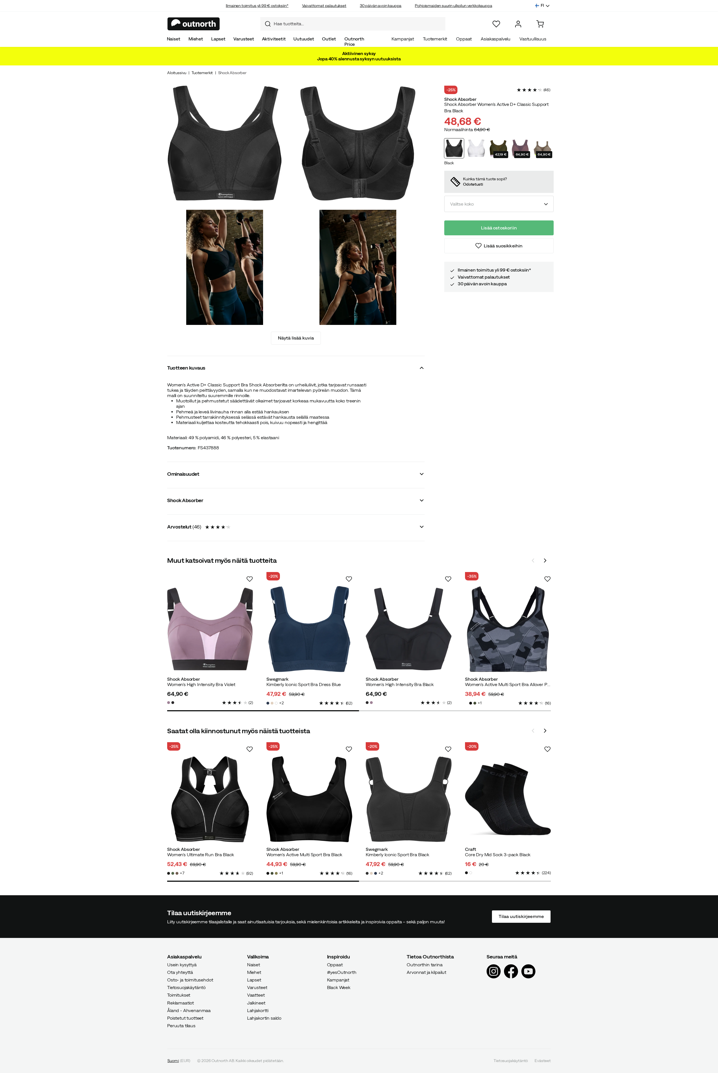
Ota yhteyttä (180, 972)
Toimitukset (178, 995)
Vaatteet (256, 995)
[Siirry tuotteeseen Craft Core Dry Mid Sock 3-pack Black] (508, 799)
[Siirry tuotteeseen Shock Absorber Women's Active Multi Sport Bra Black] (309, 799)
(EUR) (178, 1061)
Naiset (173, 38)
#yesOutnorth (341, 972)
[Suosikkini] (496, 24)
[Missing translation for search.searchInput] (265, 24)
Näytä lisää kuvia (296, 337)
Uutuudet (303, 38)
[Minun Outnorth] (518, 24)
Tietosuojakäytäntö (186, 987)
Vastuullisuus (532, 38)
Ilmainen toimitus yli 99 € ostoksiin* (257, 5)
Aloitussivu (176, 72)
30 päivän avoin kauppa (380, 5)
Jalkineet (256, 1002)
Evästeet (543, 1061)
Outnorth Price (354, 41)
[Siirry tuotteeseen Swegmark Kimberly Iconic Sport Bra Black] (409, 799)
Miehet (195, 38)
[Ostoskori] (540, 24)
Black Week (338, 987)
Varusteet (243, 38)
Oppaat (464, 38)
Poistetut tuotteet (185, 1017)
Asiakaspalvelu (495, 38)
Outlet (329, 38)
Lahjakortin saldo (264, 1017)
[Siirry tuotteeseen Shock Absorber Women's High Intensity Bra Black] (409, 629)
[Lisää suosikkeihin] (249, 579)
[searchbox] (358, 24)
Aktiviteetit (274, 38)
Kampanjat (403, 38)
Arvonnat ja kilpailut (426, 972)
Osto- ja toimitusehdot (190, 979)
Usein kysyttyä (182, 964)
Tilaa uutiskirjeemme (521, 916)
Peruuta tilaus (181, 1025)
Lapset (218, 38)
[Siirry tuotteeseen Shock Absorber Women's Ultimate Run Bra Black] (210, 799)
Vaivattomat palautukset (324, 5)
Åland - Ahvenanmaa (189, 1010)
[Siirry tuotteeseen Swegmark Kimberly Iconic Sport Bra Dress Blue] (309, 629)
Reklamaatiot (180, 1002)
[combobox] (352, 24)
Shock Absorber (232, 72)
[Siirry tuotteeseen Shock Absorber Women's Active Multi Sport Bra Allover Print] (508, 629)
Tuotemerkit (435, 38)
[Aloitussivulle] (193, 23)
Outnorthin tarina (424, 964)
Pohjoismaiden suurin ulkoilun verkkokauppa (453, 5)
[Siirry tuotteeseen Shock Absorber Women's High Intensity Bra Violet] (210, 629)
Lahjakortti (257, 1010)
